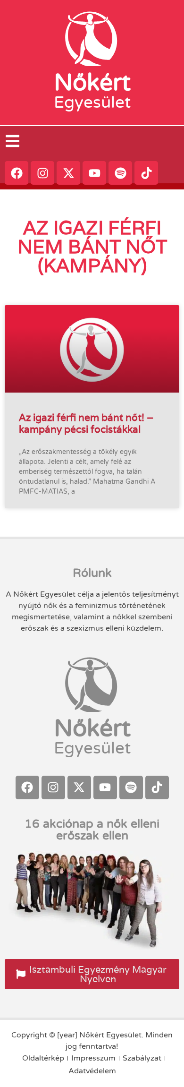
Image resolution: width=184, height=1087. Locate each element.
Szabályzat (142, 1058)
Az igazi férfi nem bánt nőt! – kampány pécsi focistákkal (86, 423)
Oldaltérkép (43, 1058)
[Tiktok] (146, 173)
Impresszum (93, 1058)
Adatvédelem (92, 1071)
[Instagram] (42, 173)
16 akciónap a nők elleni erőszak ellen (92, 830)
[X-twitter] (68, 173)
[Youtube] (94, 173)
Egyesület (92, 102)
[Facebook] (16, 173)
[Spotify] (120, 173)
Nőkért (92, 82)
